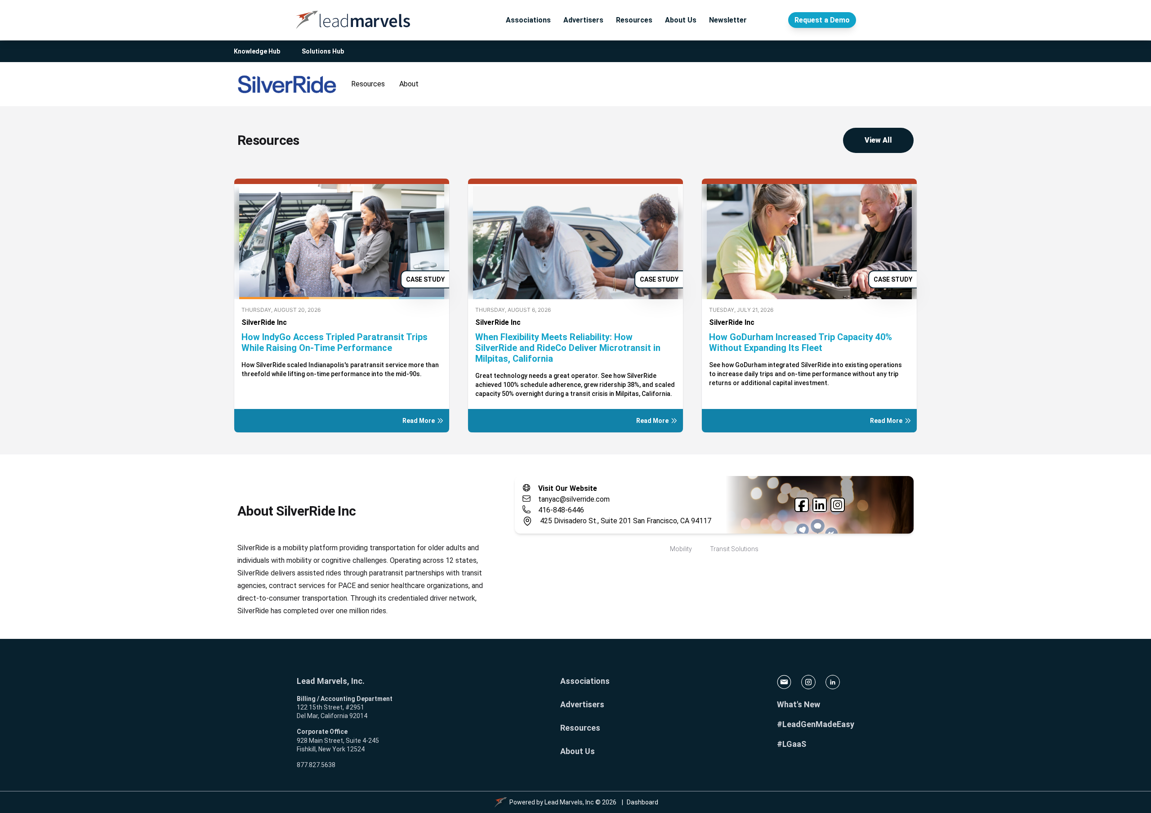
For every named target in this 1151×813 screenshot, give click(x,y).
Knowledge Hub (257, 51)
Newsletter (728, 20)
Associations (528, 20)
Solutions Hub (323, 51)
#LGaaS (791, 744)
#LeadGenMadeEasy (815, 724)
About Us (680, 20)
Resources (634, 20)
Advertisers (583, 20)
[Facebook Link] (801, 505)
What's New (798, 704)
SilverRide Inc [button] (264, 322)
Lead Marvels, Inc (569, 802)
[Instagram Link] (837, 505)
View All (878, 140)
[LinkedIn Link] (819, 505)
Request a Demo (822, 20)
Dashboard (642, 802)
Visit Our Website (567, 488)
